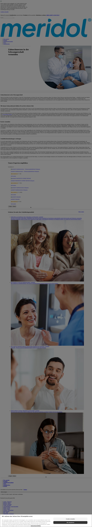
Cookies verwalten (70, 519)
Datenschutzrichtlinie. (36, 525)
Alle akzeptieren (70, 522)
